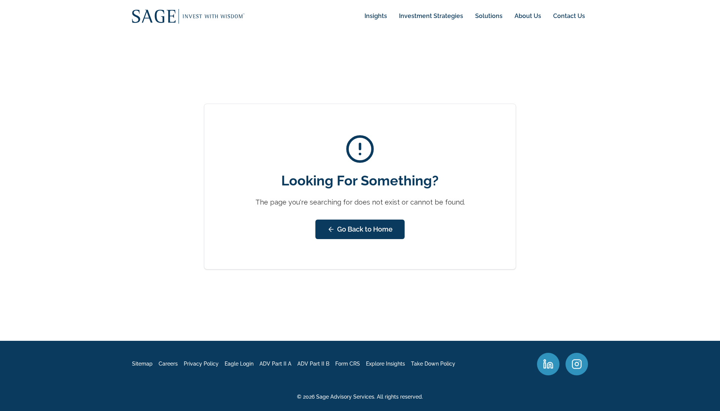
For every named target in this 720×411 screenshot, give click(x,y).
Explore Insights (385, 364)
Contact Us (569, 16)
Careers (168, 364)
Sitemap (142, 364)
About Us (527, 16)
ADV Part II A (275, 364)
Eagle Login (239, 364)
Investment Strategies (431, 16)
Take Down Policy (433, 364)
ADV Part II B (313, 364)
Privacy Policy (201, 364)
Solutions (488, 16)
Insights (375, 16)
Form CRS (347, 364)
